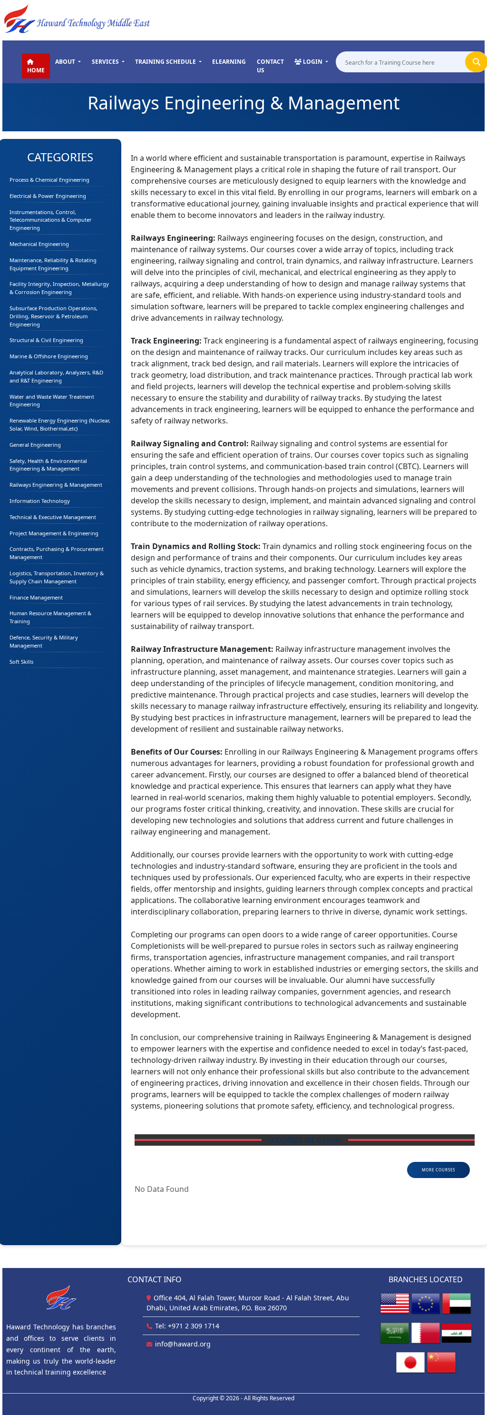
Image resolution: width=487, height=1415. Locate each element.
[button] (68, 62)
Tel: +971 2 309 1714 (187, 1325)
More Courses (438, 1169)
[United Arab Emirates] (456, 1303)
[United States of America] (394, 1303)
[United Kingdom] (425, 1303)
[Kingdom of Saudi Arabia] (394, 1332)
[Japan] (410, 1362)
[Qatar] (425, 1332)
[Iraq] (456, 1332)
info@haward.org (183, 1343)
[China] (441, 1362)
